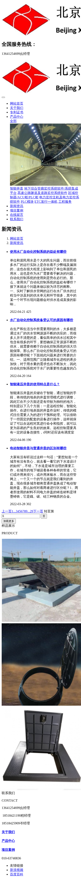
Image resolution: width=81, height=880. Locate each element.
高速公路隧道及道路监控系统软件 (42, 193)
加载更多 (8, 521)
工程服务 (65, 201)
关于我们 (16, 108)
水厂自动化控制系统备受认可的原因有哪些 (41, 320)
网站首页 (16, 103)
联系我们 (16, 219)
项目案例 (16, 210)
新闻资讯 (16, 206)
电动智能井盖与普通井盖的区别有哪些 (38, 448)
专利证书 (16, 112)
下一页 (38, 511)
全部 (13, 121)
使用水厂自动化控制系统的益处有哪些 (38, 251)
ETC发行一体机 (46, 201)
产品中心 (16, 116)
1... (14, 511)
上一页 (7, 511)
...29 (30, 511)
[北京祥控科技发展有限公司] (40, 19)
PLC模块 (27, 201)
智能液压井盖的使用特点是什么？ (35, 384)
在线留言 (16, 215)
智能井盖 (16, 188)
